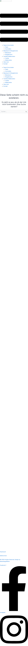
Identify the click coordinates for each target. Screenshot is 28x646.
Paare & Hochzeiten (8, 45)
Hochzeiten (8, 49)
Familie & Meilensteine (9, 56)
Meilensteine (8, 60)
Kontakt (5, 64)
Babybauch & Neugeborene (10, 51)
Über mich (6, 62)
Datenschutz (3, 555)
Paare (6, 47)
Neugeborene (8, 54)
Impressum (3, 551)
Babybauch (8, 52)
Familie (7, 58)
